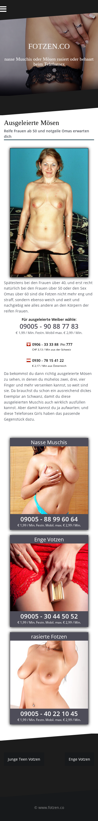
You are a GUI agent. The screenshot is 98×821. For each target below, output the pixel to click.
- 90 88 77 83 (49, 326)
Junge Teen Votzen (24, 759)
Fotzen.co (49, 45)
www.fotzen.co (51, 807)
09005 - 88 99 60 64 (49, 519)
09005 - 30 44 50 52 (49, 616)
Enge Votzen (79, 759)
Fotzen (50, 293)
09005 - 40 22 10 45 (49, 713)
